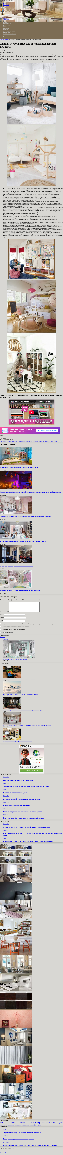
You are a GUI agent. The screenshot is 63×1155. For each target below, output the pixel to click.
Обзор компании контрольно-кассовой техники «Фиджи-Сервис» (21, 679)
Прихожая (7, 23)
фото (35, 1125)
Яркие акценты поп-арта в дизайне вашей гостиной (17, 741)
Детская (6, 28)
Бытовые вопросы (9, 34)
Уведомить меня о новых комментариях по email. (15, 626)
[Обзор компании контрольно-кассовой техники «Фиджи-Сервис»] (12, 677)
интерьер (35, 1122)
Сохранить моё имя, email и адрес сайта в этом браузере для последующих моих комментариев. (28, 623)
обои (7, 1125)
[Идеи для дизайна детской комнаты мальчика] (16, 562)
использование (45, 1122)
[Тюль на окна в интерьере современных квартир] (16, 1064)
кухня (60, 1122)
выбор (5, 1122)
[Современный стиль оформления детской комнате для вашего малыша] (16, 513)
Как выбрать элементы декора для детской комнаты (19, 467)
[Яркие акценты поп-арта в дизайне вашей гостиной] (12, 739)
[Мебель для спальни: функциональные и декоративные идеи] (16, 936)
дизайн (22, 1123)
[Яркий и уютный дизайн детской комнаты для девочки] (16, 587)
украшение (31, 1125)
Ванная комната (9, 31)
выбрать (8, 1122)
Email (2, 617)
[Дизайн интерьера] (8, 15)
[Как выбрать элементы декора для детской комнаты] (16, 464)
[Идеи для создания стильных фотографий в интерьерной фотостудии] (12, 708)
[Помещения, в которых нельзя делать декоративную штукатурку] (16, 1027)
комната (52, 1122)
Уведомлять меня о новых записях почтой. (14, 629)
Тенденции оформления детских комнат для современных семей (23, 541)
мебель (1, 1125)
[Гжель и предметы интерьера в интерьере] (16, 1045)
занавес (27, 1122)
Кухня (5, 29)
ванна (1, 1122)
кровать (56, 1122)
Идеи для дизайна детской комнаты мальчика (16, 566)
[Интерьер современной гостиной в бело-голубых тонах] (16, 1100)
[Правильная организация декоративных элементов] (16, 863)
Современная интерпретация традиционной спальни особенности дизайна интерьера (27, 725)
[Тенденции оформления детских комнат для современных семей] (16, 538)
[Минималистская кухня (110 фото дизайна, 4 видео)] (16, 991)
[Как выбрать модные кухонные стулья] (16, 954)
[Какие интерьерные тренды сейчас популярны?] (16, 917)
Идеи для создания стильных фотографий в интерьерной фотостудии (22, 710)
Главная (2, 39)
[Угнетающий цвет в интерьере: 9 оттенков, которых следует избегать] (16, 899)
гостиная (13, 1122)
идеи (30, 1122)
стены (22, 1125)
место (5, 1125)
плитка (10, 1125)
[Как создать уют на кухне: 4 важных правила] (16, 1118)
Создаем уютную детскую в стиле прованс (15, 659)
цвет (39, 1125)
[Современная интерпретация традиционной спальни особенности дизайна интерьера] (12, 724)
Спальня (6, 26)
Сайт (1, 620)
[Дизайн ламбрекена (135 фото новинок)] (16, 972)
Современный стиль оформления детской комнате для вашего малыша (25, 516)
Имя (1, 614)
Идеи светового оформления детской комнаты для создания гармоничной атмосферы (30, 492)
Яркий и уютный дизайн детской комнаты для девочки (20, 590)
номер (1, 436)
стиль (26, 1125)
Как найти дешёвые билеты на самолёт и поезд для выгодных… (21, 694)
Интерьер (6, 32)
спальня (17, 1125)
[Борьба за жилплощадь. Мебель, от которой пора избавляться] (16, 1082)
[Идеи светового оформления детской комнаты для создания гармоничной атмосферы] (16, 489)
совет (13, 1125)
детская (18, 1122)
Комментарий (4, 611)
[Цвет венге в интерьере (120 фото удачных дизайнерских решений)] (16, 1009)
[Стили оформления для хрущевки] (16, 881)
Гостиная (6, 25)
